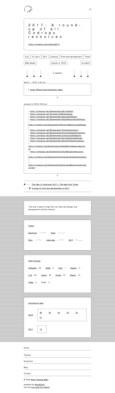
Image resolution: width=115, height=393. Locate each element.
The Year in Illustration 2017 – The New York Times (55, 184)
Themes (27, 355)
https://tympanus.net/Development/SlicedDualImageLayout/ (57, 151)
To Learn (36, 56)
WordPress (40, 384)
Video (30, 282)
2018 (30, 315)
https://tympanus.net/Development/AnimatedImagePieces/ (56, 138)
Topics (31, 225)
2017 (45, 56)
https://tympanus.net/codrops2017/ (44, 44)
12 (41, 329)
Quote (58, 275)
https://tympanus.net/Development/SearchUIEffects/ (53, 116)
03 (68, 312)
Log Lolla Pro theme (40, 387)
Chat (60, 268)
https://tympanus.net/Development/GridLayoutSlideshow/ (55, 135)
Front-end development (71, 56)
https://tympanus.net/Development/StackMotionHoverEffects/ (57, 119)
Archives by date (35, 303)
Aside (48, 268)
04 (59, 312)
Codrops (54, 56)
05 (50, 312)
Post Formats (34, 261)
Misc (30, 240)
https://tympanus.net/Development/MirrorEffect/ (52, 111)
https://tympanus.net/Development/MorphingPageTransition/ (57, 141)
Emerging (32, 233)
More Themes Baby (40, 379)
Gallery (73, 268)
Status (73, 275)
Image (44, 275)
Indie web (50, 240)
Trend (87, 56)
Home (26, 348)
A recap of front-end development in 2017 (50, 188)
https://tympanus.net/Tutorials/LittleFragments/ (51, 114)
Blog (26, 367)
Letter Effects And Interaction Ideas (46, 89)
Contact (27, 373)
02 (77, 312)
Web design (30, 63)
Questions (28, 361)
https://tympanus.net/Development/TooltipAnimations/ (54, 130)
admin (87, 63)
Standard (32, 268)
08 (41, 312)
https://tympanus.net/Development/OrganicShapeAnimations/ (57, 132)
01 (41, 317)
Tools (53, 233)
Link (27, 56)
